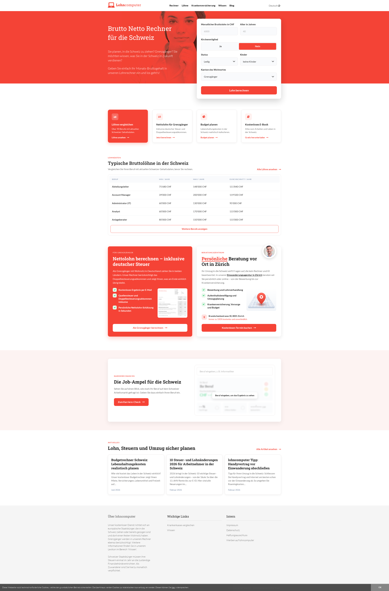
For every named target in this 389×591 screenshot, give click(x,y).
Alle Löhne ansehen (267, 169)
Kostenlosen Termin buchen (237, 327)
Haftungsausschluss (236, 535)
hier (173, 587)
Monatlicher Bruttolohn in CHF (217, 24)
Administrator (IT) (121, 203)
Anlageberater (119, 219)
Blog (231, 5)
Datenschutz (233, 530)
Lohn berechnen (239, 90)
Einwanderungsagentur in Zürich (244, 274)
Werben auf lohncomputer (240, 540)
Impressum (232, 525)
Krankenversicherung (203, 5)
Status (204, 54)
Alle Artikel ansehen (267, 449)
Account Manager (121, 194)
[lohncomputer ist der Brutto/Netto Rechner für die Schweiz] (124, 4)
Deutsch (273, 5)
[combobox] (235, 371)
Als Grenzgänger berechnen (148, 327)
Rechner (174, 5)
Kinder (243, 54)
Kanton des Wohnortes (213, 69)
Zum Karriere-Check (129, 401)
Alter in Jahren (248, 24)
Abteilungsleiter (120, 186)
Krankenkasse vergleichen (180, 525)
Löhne (185, 5)
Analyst (116, 211)
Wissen (222, 5)
